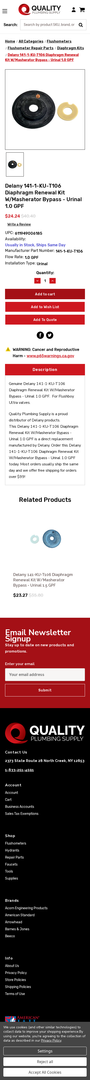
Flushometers (15, 843)
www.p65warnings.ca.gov (50, 356)
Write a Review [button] (19, 224)
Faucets (11, 864)
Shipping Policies (18, 987)
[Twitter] (49, 335)
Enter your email (20, 664)
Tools (9, 871)
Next (80, 552)
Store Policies (15, 980)
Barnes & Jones (17, 929)
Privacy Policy (16, 973)
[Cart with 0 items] (82, 9)
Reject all (45, 1061)
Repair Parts (14, 857)
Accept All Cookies (45, 1072)
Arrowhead (13, 922)
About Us (12, 966)
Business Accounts (19, 807)
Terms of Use (15, 994)
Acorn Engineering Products (26, 908)
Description (45, 369)
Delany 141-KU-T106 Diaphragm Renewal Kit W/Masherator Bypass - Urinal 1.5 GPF (43, 580)
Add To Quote (45, 320)
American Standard (20, 915)
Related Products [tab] (45, 499)
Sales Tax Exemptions (21, 814)
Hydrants (12, 850)
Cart (8, 800)
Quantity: (45, 272)
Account (11, 793)
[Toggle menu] (7, 8)
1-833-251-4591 (19, 770)
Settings (45, 1051)
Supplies (11, 878)
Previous (9, 552)
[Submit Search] (82, 24)
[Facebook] (40, 335)
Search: (11, 24)
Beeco (10, 936)
